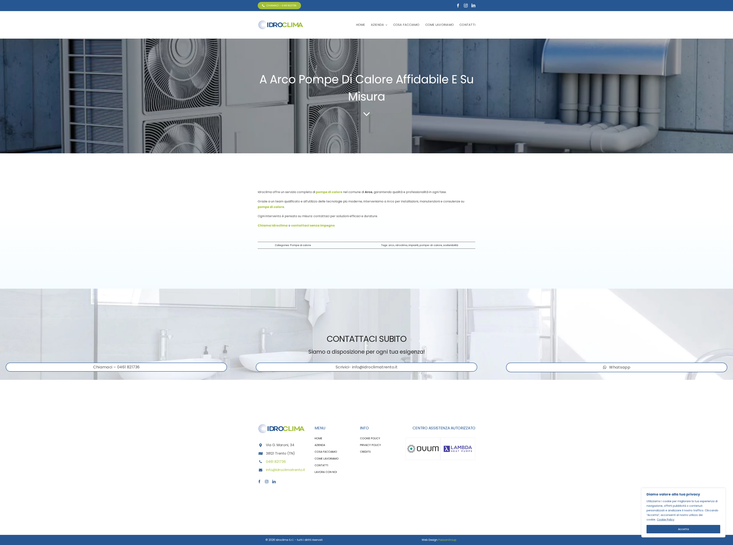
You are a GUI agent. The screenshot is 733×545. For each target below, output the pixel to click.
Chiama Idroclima (273, 225)
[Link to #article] (366, 113)
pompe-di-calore (431, 245)
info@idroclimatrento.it (285, 469)
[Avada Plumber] (281, 21)
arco (391, 245)
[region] (683, 512)
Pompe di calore (300, 245)
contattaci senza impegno (313, 225)
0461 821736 (276, 461)
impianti (413, 245)
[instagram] (466, 5)
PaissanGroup (447, 540)
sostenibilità (450, 245)
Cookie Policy (665, 519)
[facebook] (458, 5)
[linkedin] (473, 5)
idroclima (401, 245)
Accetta (683, 529)
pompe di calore (329, 192)
